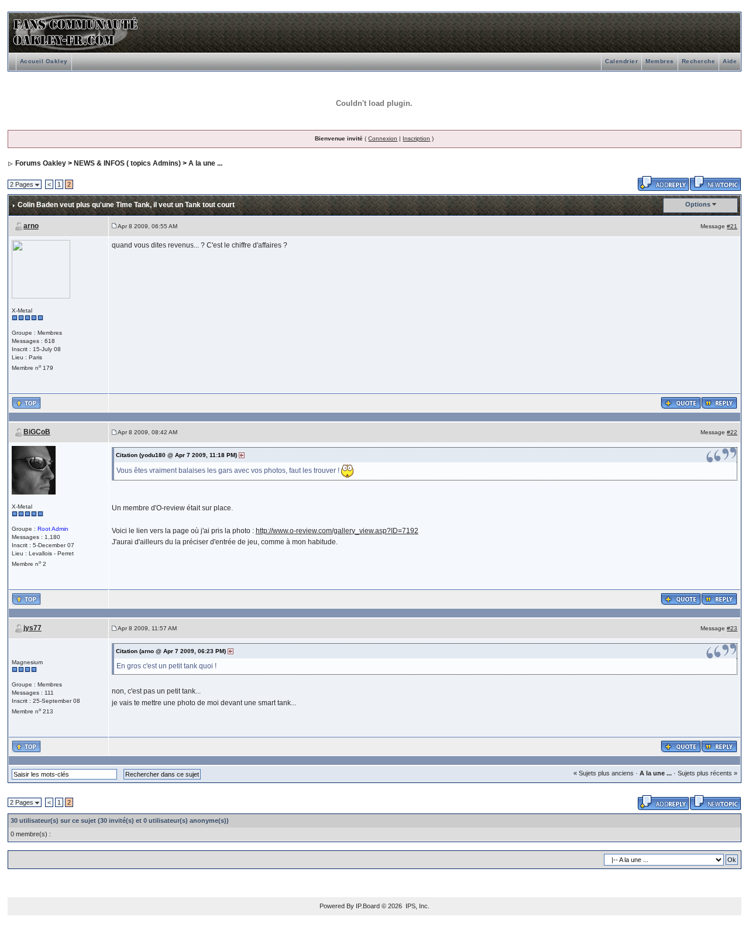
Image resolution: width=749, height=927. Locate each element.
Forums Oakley (40, 163)
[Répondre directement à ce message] (719, 402)
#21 (732, 226)
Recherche (699, 61)
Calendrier (621, 61)
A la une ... (205, 163)
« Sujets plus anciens (603, 773)
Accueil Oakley (44, 61)
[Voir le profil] (41, 268)
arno (31, 226)
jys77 (32, 628)
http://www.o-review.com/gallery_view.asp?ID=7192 (337, 531)
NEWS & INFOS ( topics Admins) (127, 163)
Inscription (416, 138)
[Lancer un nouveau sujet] (715, 182)
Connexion (382, 138)
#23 (732, 628)
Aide (730, 61)
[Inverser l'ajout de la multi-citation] (681, 402)
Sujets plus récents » (707, 773)
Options (697, 204)
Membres (659, 61)
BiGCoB (36, 432)
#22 (732, 432)
